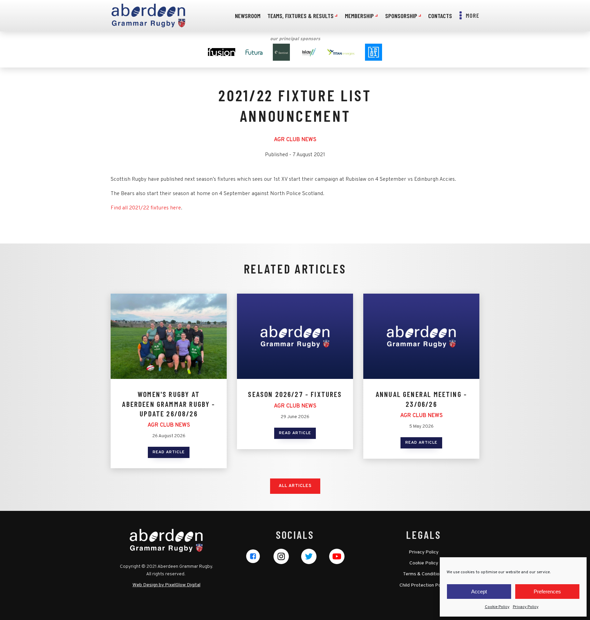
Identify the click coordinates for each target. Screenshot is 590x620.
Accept (479, 591)
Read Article (169, 452)
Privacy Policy (525, 607)
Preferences (547, 591)
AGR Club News (295, 139)
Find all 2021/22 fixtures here (146, 208)
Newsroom (248, 15)
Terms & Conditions (423, 574)
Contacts (440, 15)
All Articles (295, 486)
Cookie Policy (497, 607)
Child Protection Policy (423, 585)
